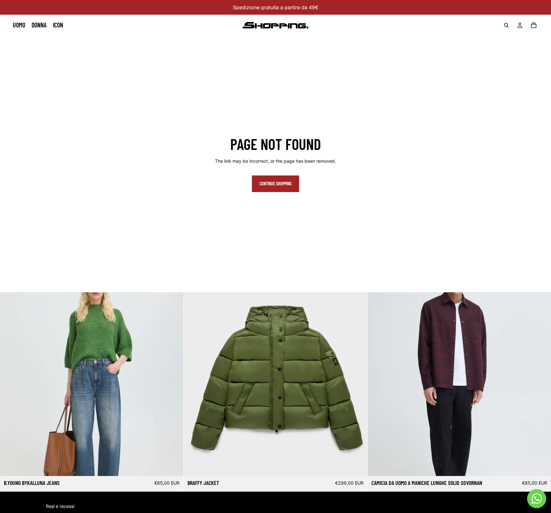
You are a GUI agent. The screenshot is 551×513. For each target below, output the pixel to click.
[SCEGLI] (174, 466)
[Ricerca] (506, 25)
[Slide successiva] (357, 384)
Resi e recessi (60, 506)
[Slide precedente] (193, 384)
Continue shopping (275, 183)
